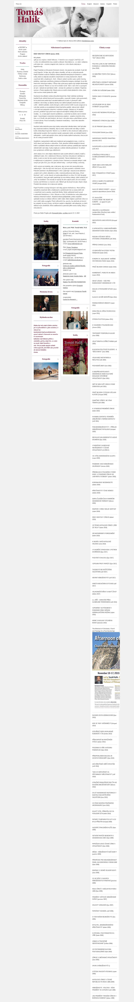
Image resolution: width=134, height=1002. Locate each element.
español (109, 4)
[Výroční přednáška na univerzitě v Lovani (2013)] (46, 303)
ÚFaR (64, 233)
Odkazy (22, 105)
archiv (69, 255)
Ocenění (22, 93)
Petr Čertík (17, 133)
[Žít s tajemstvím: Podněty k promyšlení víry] (46, 242)
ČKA (64, 241)
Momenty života (22, 100)
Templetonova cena (88, 41)
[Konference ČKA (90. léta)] (75, 320)
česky (83, 4)
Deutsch (96, 4)
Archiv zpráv (22, 49)
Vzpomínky (22, 98)
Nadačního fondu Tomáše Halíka (73, 276)
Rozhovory (22, 76)
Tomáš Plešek (24, 133)
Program (22, 54)
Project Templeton (72, 247)
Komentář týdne (57, 213)
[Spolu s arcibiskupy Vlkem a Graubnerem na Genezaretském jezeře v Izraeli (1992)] (46, 277)
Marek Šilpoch (18, 129)
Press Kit (22, 120)
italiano (102, 4)
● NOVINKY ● (22, 47)
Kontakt (22, 118)
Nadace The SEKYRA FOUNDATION (74, 282)
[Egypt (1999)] (46, 371)
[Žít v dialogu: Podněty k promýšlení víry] (75, 356)
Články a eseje (22, 74)
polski (115, 4)
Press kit (18, 4)
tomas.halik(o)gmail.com (75, 244)
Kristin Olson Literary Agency (22, 138)
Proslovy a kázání (22, 71)
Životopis (22, 91)
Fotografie (22, 102)
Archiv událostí (22, 56)
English (89, 4)
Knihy (22, 69)
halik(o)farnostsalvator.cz (75, 260)
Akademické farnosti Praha (74, 253)
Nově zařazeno (22, 52)
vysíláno (65, 213)
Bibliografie (22, 96)
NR (85, 276)
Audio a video (22, 78)
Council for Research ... (70, 299)
